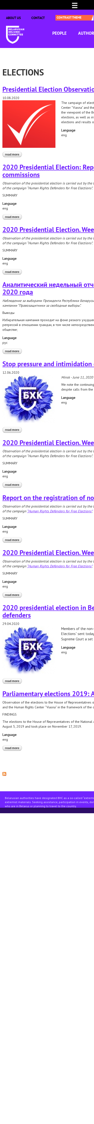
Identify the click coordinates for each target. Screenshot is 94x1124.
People (59, 33)
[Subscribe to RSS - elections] (4, 773)
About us (13, 18)
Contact (38, 18)
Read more (13, 154)
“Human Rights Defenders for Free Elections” (59, 511)
